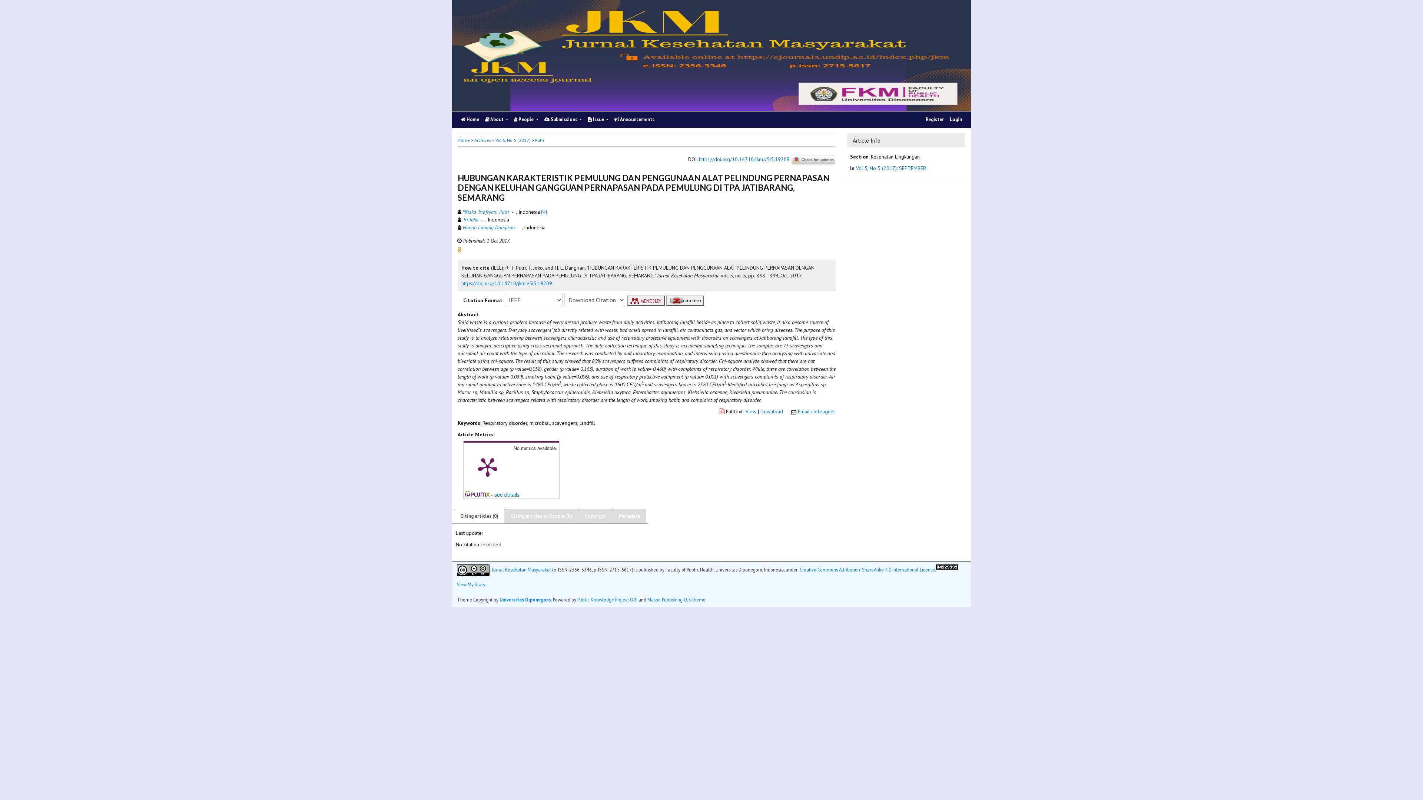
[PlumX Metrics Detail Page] (487, 466)
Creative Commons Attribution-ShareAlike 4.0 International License (867, 569)
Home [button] (464, 140)
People (526, 119)
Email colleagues (817, 411)
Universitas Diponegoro (525, 600)
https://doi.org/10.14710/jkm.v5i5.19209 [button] (506, 283)
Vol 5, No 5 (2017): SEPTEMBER (891, 168)
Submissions (564, 119)
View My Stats (471, 584)
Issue (598, 119)
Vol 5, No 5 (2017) (513, 140)
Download (771, 411)
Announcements (636, 119)
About (497, 119)
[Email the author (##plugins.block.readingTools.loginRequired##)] (544, 212)
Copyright (595, 516)
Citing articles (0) (479, 516)
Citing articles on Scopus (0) (541, 516)
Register (935, 119)
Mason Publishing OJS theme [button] (676, 600)
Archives (482, 140)
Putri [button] (539, 140)
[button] (459, 249)
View (751, 411)
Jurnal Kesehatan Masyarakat (521, 569)
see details (507, 494)
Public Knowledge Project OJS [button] (607, 600)
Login (956, 119)
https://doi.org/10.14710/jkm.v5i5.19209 (744, 159)
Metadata (629, 516)
